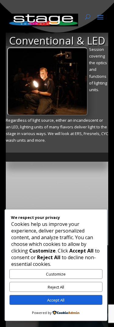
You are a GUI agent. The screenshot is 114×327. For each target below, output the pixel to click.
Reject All (56, 287)
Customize (56, 274)
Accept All (55, 300)
